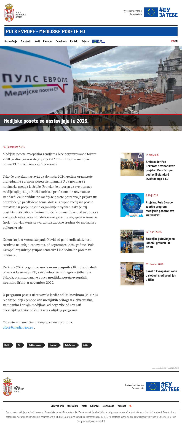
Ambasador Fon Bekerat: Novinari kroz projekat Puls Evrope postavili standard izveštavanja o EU (160, 170)
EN (176, 41)
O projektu (26, 41)
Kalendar (47, 41)
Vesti (37, 41)
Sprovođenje (10, 41)
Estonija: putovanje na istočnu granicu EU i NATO (160, 243)
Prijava (85, 41)
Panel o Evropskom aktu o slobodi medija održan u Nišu (161, 275)
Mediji (6, 345)
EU (19, 345)
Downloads (61, 41)
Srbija (85, 345)
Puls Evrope (70, 345)
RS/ (173, 41)
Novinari (53, 345)
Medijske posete (35, 345)
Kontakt (74, 41)
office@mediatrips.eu (18, 327)
